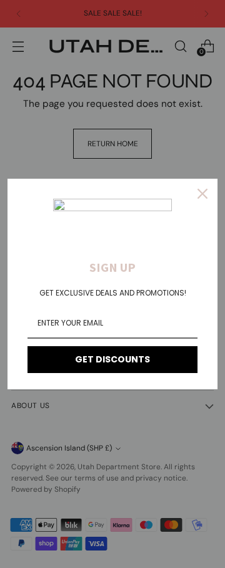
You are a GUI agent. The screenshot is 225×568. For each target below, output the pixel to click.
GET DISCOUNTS (112, 359)
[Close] (203, 194)
